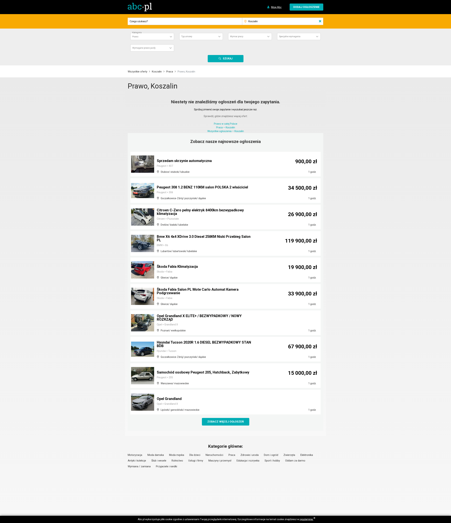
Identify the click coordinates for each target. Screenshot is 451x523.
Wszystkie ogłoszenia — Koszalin (225, 131)
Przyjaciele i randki (166, 466)
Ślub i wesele (158, 460)
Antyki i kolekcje (137, 460)
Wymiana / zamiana (139, 466)
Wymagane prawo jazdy (144, 48)
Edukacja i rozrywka (248, 460)
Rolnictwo (177, 460)
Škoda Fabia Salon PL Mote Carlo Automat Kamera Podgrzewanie (198, 291)
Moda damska (155, 455)
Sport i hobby (272, 460)
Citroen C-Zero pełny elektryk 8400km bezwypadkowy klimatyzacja (200, 212)
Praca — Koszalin (225, 127)
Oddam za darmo (295, 460)
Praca (169, 71)
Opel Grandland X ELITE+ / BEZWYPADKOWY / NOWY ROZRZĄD (199, 318)
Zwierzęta (289, 455)
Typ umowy (186, 36)
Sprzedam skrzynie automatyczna (184, 161)
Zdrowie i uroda (249, 455)
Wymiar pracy (236, 36)
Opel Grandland (169, 399)
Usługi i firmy (195, 460)
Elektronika (306, 455)
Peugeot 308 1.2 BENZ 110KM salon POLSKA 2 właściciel (202, 187)
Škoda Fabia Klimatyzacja (177, 266)
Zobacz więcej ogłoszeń (225, 421)
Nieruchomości (214, 455)
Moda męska (176, 455)
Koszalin (157, 71)
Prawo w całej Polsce (225, 123)
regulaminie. (306, 519)
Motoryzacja (135, 455)
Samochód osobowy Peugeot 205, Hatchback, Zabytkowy (203, 372)
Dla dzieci (194, 455)
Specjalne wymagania (289, 36)
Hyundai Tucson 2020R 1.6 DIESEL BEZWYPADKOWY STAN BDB (204, 344)
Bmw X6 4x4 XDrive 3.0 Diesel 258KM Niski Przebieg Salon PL (204, 238)
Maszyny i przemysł (219, 460)
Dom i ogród (271, 455)
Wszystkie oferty (137, 71)
